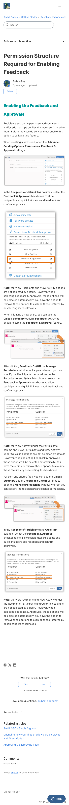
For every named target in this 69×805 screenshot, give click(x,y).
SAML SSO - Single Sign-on (20, 728)
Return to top (12, 712)
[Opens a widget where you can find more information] (56, 799)
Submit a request (48, 701)
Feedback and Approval (53, 17)
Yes (25, 684)
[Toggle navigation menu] (59, 6)
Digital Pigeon (11, 17)
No (43, 684)
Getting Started (29, 17)
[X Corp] (9, 665)
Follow (10, 91)
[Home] (7, 6)
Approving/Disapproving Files (21, 744)
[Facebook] (5, 665)
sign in (14, 772)
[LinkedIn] (14, 665)
